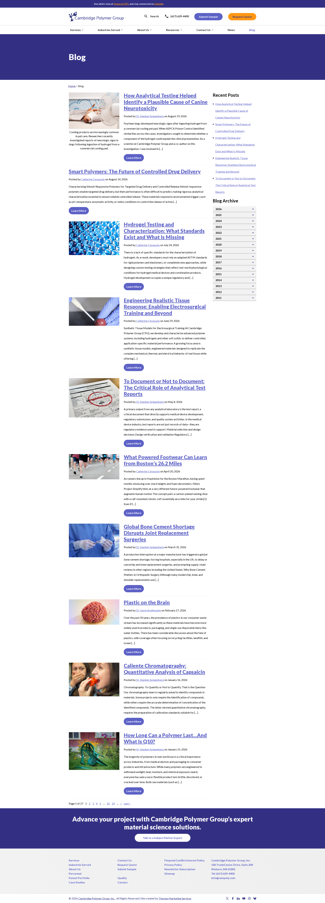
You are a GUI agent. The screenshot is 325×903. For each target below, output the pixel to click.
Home (71, 86)
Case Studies (77, 882)
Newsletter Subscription (179, 869)
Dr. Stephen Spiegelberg (150, 116)
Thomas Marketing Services (175, 898)
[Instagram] (249, 898)
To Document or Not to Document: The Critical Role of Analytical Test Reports (164, 387)
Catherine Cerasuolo (93, 179)
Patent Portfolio (79, 877)
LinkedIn (153, 4)
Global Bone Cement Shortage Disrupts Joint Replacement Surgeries (159, 532)
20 (113, 803)
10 (108, 803)
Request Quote (127, 864)
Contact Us (124, 860)
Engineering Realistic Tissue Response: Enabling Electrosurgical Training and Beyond (165, 306)
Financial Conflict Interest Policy (184, 860)
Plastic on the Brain (147, 602)
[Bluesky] (254, 898)
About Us (75, 869)
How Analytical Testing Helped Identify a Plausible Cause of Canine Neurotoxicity (166, 101)
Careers (122, 882)
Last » (127, 803)
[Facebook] (232, 898)
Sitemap (169, 873)
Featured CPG (116, 4)
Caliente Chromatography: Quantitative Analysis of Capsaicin (164, 668)
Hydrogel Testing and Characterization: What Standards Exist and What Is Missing (164, 230)
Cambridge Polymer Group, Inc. (231, 860)
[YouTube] (243, 898)
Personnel (75, 873)
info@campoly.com (223, 877)
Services (74, 860)
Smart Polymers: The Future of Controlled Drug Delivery (135, 171)
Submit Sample (126, 869)
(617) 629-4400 (225, 873)
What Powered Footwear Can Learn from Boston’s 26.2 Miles (165, 460)
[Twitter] (227, 898)
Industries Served (80, 864)
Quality (122, 877)
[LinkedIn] (238, 898)
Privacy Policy (173, 864)
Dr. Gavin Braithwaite (148, 610)
